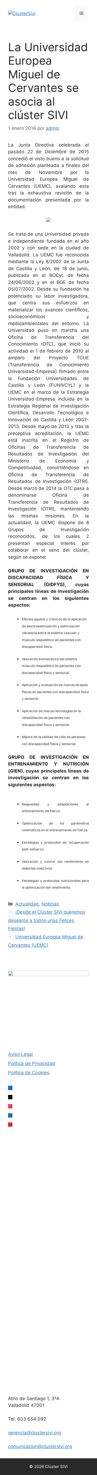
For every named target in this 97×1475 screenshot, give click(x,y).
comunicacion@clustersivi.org (40, 1446)
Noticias (50, 904)
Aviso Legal (20, 1054)
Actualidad (27, 904)
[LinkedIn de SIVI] (48, 1298)
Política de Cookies (28, 1072)
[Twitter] (48, 1215)
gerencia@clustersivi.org (34, 1432)
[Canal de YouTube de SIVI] (48, 1380)
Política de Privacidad (31, 1063)
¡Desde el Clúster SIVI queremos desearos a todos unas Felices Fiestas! (46, 920)
